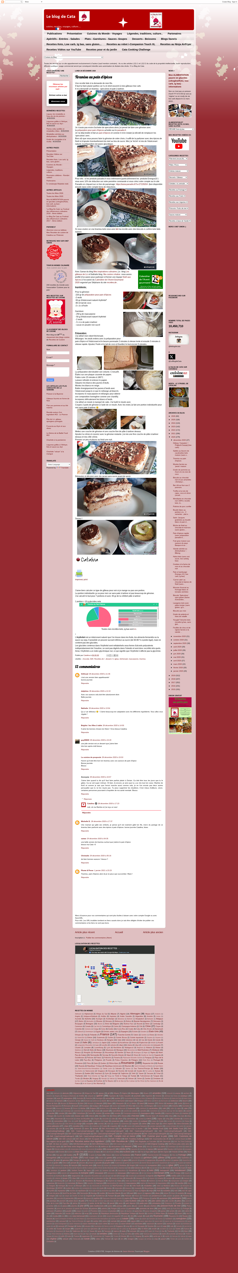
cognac (159, 1119)
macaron (79, 1181)
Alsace (147, 1014)
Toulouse (146, 1234)
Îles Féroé (141, 1081)
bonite (180, 1103)
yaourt (163, 1239)
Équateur (90, 1081)
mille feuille (136, 1186)
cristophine (95, 1126)
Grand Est (80, 1037)
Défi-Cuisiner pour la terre (122, 1144)
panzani (80, 1198)
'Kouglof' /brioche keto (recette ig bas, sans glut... (182, 622)
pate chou (109, 1201)
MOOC (60, 1188)
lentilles (174, 1176)
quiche (154, 1211)
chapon (176, 1113)
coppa (154, 1121)
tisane (76, 1234)
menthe (180, 1183)
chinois (124, 1116)
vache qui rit (157, 1236)
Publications (54, 33)
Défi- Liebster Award (178, 1139)
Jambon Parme (77, 1170)
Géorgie (78, 1040)
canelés (126, 1111)
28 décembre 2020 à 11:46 (99, 674)
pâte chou (119, 1201)
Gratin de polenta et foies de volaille (181, 615)
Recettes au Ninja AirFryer (175, 44)
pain (118, 1196)
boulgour (96, 1106)
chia (100, 1116)
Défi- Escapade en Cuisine (97, 1139)
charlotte (185, 1113)
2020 (173, 437)
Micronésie (131, 1050)
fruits (75, 1157)
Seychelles (78, 1071)
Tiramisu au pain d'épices (179, 460)
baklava (51, 1101)
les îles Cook (79, 1081)
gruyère (107, 1163)
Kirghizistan (143, 1043)
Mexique (119, 1050)
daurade (95, 1129)
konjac (178, 1173)
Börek (187, 1103)
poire (110, 1206)
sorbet (51, 1229)
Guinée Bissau (121, 1037)
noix (176, 1191)
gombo (142, 1160)
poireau (119, 1206)
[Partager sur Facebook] (115, 655)
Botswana (157, 1021)
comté (48, 1121)
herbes (106, 1165)
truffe (62, 1236)
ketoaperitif (164, 1170)
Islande (158, 1040)
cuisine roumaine (156, 1126)
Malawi (157, 1047)
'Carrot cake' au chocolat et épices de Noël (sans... (182, 582)
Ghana (151, 1035)
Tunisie (133, 1076)
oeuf (124, 1193)
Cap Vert (96, 1026)
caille (172, 1108)
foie (50, 1155)
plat (81, 1205)
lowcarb (186, 1178)
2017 (173, 682)
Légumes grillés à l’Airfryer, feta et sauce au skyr (57, 122)
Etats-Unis (154, 1031)
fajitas (98, 1152)
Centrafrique (106, 1026)
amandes (156, 1093)
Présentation (74, 33)
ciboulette (105, 1118)
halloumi (57, 1165)
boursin (115, 1106)
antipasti (90, 1096)
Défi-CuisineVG (139, 1144)
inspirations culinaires (107, 272)
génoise (66, 1160)
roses (125, 1216)
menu (190, 1183)
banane (60, 1101)
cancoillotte (116, 1111)
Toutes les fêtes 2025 (54, 196)
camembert (77, 1111)
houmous (142, 1165)
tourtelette (172, 1234)
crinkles (86, 1126)
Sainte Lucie (107, 1068)
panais (177, 1196)
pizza (65, 1206)
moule (101, 1188)
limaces (114, 1178)
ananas (177, 1093)
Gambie (144, 1035)
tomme (115, 1234)
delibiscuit (104, 1146)
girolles (118, 1160)
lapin (109, 1176)
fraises (108, 1155)
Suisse (157, 1071)
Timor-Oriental (92, 1076)
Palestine (107, 1057)
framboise (126, 1155)
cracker (116, 1123)
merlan (70, 1186)
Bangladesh (140, 1019)
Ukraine (86, 1078)
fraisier (117, 1155)
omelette (181, 1193)
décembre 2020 (179, 440)
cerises (107, 1113)
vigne (116, 1239)
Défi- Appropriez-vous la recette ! (131, 1129)
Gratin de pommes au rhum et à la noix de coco (182, 472)
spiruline (114, 1229)
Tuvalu (77, 1078)
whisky (149, 1239)
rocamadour (93, 1216)
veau (190, 1236)
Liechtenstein (146, 1045)
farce (104, 1152)
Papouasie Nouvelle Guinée (132, 1057)
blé (128, 1103)
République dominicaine (113, 1066)
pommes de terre (147, 1208)
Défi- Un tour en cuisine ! (59, 1144)
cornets (169, 1121)
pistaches (49, 1206)
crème (144, 1124)
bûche (83, 1108)
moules (109, 1188)
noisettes (166, 1191)
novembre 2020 (179, 636)
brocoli (49, 1108)
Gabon (136, 1035)
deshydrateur (116, 1146)
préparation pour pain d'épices (90, 130)
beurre (185, 1101)
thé (179, 1231)
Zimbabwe (157, 1078)
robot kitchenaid (78, 1216)
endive (99, 1149)
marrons (99, 1183)
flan (181, 1152)
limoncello (129, 1178)
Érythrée (99, 1081)
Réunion (128, 1066)
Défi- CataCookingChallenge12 (91, 1136)
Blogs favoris (169, 39)
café (164, 1108)
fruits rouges (89, 1158)
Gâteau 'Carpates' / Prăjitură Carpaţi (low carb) (182, 445)
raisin (48, 1213)
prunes (113, 1211)
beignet (131, 1101)
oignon (139, 1193)
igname (182, 1165)
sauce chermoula (89, 1224)
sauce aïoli (158, 1221)
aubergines (68, 1098)
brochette (185, 1106)
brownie (67, 1108)
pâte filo (144, 1201)
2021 (173, 433)
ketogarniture (51, 1173)
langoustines (76, 1176)
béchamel (121, 1101)
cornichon (178, 1121)
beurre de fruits (52, 1103)
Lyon (108, 1047)
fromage (182, 1155)
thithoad (84, 674)
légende (151, 1176)
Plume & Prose (87, 870)
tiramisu (142, 659)
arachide (137, 1096)
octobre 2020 (178, 640)
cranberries (125, 1123)
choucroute (69, 1118)
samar (83, 839)
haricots (74, 1165)
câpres (180, 1111)
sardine (95, 1221)
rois (101, 1216)
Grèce (89, 1037)
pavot (187, 1201)
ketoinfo (64, 1173)
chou (171, 1116)
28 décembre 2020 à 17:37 (101, 821)
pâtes (179, 1201)
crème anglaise (167, 1124)
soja (164, 1226)
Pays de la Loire (52, 1203)
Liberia (129, 1045)
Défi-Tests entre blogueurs (73, 1146)
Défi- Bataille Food (155, 1129)
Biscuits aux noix (179, 611)
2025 (173, 420)
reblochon (78, 1213)
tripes (56, 1236)
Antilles (103, 1016)
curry (67, 1129)
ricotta (55, 1216)
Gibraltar (160, 1035)
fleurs (190, 1152)
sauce (133, 1221)
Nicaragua (137, 1052)
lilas (107, 1178)
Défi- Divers (80, 1139)
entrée (122, 1149)
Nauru (128, 1052)
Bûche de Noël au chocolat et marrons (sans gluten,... (182, 527)
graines (176, 1160)
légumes (161, 1175)
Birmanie (108, 1021)
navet (97, 1190)
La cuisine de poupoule (91, 757)
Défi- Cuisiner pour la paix (154, 1136)
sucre (171, 1229)
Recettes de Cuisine (57, 340)
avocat (108, 1098)
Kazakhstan (124, 1043)
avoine (117, 1098)
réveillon (150, 1213)
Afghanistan (88, 1014)
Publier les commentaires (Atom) (99, 938)
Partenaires (174, 33)
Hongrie (110, 1040)
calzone (57, 1111)
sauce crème (102, 1224)
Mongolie (87, 1052)
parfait (154, 1198)
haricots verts (87, 1165)
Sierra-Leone (89, 1071)
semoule (61, 1226)
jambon (63, 1170)
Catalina (90, 803)
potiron (59, 1211)
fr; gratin (91, 1155)
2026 (173, 416)
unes (131, 1236)
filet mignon (164, 1152)
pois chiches (151, 1206)
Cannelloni (153, 1111)
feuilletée (126, 1152)
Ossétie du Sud (146, 1055)
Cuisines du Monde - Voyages (104, 33)
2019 (173, 675)
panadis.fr (121, 130)
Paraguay (148, 1057)
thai (163, 1231)
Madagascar (129, 1047)
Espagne (124, 1031)
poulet (68, 1211)
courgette (89, 1124)
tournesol (155, 1234)
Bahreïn (130, 1019)
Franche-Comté (124, 1035)
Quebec (103, 1063)
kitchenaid (124, 659)
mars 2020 (177, 664)
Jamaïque (95, 1042)
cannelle (143, 1111)
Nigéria (152, 1052)
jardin (97, 1170)
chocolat (86, 659)
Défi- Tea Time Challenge (183, 1141)
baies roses (188, 1098)
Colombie (78, 1029)
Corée (110, 1029)
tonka (129, 1234)
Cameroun (78, 1026)
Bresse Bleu (140, 1106)
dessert (109, 659)
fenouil (111, 1152)
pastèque (53, 1201)
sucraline (163, 1229)
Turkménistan (145, 1076)
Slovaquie (111, 1071)
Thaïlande (79, 1076)
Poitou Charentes (121, 1060)
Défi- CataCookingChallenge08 (130, 1134)
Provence (78, 1063)
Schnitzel (186, 1223)
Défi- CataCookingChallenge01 (82, 1131)
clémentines (131, 1119)
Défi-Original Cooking (155, 1144)
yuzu (179, 1239)
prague (78, 1211)
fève (136, 1152)
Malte (92, 1050)
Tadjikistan (124, 1073)
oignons (148, 1193)
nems (114, 1191)
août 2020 (177, 647)
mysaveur (61, 1191)
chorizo (161, 1116)
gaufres (174, 1158)
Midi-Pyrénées (143, 1050)
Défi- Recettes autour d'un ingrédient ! (87, 1141)
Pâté (90, 1201)
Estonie (135, 1031)
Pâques (135, 1198)
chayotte (59, 1116)
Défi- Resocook (164, 1141)
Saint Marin (159, 1066)
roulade (139, 1216)
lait (66, 1176)
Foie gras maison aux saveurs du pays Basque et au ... (181, 543)
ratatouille (58, 1213)
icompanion (152, 1165)
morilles (76, 1188)
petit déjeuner (131, 1203)
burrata (114, 1108)
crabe (109, 1123)
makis (127, 1181)
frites (174, 1155)
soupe (67, 1229)
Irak (137, 1040)
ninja (151, 1191)
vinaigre (131, 1239)
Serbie (156, 1068)
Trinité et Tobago (121, 1076)
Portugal (156, 1060)
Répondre (85, 683)
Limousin (156, 1045)
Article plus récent (85, 932)
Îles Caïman (131, 1081)
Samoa (128, 1068)
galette (109, 1158)
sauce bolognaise (61, 1223)
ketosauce (111, 1173)
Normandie (94, 1055)
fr (113, 659)
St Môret (144, 1229)
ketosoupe (122, 1173)
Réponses (88, 799)
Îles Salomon (151, 1081)
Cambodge (156, 1024)
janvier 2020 (178, 671)
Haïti (92, 1040)
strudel (154, 1229)
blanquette (120, 1103)
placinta (74, 1206)
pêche (75, 1203)
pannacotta (70, 1198)
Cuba (138, 1029)
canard (105, 1111)
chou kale (180, 1116)
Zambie (147, 1078)
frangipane (165, 1155)
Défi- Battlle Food (176, 1129)
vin (122, 1239)
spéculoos (104, 1229)
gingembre (109, 1160)
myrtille (51, 1191)
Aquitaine (113, 1016)
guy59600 (85, 740)
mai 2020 (177, 657)
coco (148, 1118)
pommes (132, 1208)
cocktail (141, 1118)
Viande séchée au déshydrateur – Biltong (180, 551)
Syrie (107, 1073)
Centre (116, 1026)
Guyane (158, 1037)
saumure (169, 1224)
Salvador (118, 1068)
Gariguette (137, 1158)
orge (60, 1196)
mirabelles (148, 1186)
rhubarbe (171, 1213)
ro (69, 1216)
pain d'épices (104, 133)
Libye (137, 1045)
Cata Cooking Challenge (136, 49)
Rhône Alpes (113, 1063)
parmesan (163, 1198)
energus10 (110, 1149)
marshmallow (111, 1183)
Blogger (146, 1251)
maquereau (50, 1183)
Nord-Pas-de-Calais (69, 1193)
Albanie (113, 1014)
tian (47, 1234)
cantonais (163, 1111)
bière (82, 1103)
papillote (97, 1198)
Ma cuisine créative (112, 274)
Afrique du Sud (101, 1014)
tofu (81, 1234)
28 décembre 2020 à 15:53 (112, 757)
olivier (166, 1193)
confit (76, 1121)
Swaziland (98, 1073)
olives (157, 1193)
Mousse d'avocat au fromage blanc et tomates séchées (181, 589)
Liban (121, 1045)
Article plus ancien (153, 932)
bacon (150, 1098)
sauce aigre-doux (146, 1221)
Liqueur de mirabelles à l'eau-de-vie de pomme (55, 115)
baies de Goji (176, 1098)
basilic (104, 1101)
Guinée (110, 1037)
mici (87, 1186)
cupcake (189, 1126)
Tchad (158, 1073)
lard (115, 1176)
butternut (131, 1108)
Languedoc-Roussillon (85, 1045)
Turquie (156, 1076)
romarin (109, 1216)
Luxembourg (98, 1047)
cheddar (68, 1116)
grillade (90, 1163)
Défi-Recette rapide (53, 1146)
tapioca (116, 1231)
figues (155, 1152)
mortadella (85, 1188)
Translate (65, 468)
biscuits (99, 1103)
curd (60, 1129)
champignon (145, 1113)
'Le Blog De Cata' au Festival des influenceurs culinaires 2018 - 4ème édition (57, 211)
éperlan (142, 1149)
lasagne (123, 1176)
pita (58, 1206)
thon (186, 1231)
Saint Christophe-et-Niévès (143, 1066)
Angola (77, 1016)
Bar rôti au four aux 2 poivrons (181, 486)
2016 (173, 686)
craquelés (135, 1124)
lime (121, 1178)
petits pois (144, 1203)
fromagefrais (51, 1158)
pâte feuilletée (131, 1201)
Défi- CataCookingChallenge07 (105, 1134)
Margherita (61, 1183)
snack (158, 1226)
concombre (58, 1121)
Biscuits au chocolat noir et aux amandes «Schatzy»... (182, 480)
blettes (134, 1103)
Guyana (149, 1037)
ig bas (163, 1165)
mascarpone (133, 659)
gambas (119, 1158)
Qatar (96, 1063)
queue (147, 1211)
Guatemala (101, 1037)
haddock (189, 1163)
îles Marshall (98, 1083)
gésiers (84, 1160)
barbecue (96, 1101)
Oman (136, 1055)
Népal (129, 1055)
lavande (131, 1176)
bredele (123, 1106)
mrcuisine (172, 1188)
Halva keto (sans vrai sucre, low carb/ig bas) (181, 559)
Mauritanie (109, 1050)
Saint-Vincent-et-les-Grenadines (88, 1068)
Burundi (139, 1024)
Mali (85, 1050)
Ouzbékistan (79, 1057)
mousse (128, 1188)
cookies (135, 1121)
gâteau (161, 1157)
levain (65, 1178)
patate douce (73, 1201)
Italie (85, 1042)
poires (129, 1206)
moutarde (138, 1188)
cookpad (144, 1121)
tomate (94, 1234)
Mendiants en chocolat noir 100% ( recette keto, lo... (182, 501)
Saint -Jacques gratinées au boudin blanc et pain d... (182, 520)
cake (186, 1108)
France (104, 1034)
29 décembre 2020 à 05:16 (100, 856)
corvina (49, 1124)
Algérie (123, 1014)
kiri (143, 1173)
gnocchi (134, 1160)
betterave (174, 1101)
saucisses (138, 1224)
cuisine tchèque (171, 1126)
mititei (159, 1186)
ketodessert (180, 1170)
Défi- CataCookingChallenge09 (155, 1134)
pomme (123, 1208)
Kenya (134, 1043)
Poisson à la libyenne (54, 394)
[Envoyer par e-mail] (107, 655)
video (98, 1239)
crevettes (76, 1126)
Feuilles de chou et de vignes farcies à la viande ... (181, 630)
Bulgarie (116, 1024)
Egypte (98, 1031)
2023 (173, 427)
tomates (103, 1233)
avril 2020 (177, 661)
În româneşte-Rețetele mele (57, 184)
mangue (185, 1181)
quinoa (163, 1211)
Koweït (160, 1043)
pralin (86, 1211)
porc (160, 1208)
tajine (99, 1231)
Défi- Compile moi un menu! (121, 1136)
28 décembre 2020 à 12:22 (100, 691)
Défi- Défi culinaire (65, 1139)
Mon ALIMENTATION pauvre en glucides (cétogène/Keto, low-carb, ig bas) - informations (57, 203)
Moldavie (155, 1050)
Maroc (99, 1050)
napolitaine (82, 1191)
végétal (53, 1238)
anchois (186, 1093)
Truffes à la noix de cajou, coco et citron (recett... (182, 493)
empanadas (75, 1149)
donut (180, 1146)
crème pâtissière (53, 1126)
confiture (84, 1121)
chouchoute (58, 1119)
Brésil (107, 1024)
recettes (95, 1213)
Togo (102, 1076)
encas (84, 1149)
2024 (173, 423)
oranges (52, 1196)
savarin (177, 1223)
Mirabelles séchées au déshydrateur (55, 135)
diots (148, 1146)
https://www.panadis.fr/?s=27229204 (132, 184)
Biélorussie (119, 1021)
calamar (49, 1111)
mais (119, 1181)
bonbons (170, 1103)
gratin (56, 1163)
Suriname (78, 1073)
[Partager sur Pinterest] (117, 655)
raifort (187, 1211)
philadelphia (156, 1203)
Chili (140, 1026)
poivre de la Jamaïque (64, 1208)
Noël (158, 1191)
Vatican (112, 1078)
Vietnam (131, 1078)
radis (179, 1211)
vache (146, 1236)
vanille (167, 1236)
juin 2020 (177, 654)
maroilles (90, 1183)
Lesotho (104, 1045)
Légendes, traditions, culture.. (145, 33)
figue (147, 1152)
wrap (156, 1239)
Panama (117, 1057)
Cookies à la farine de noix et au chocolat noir (181, 566)
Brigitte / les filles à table (91, 725)
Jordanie (114, 1043)
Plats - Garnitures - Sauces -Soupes (106, 39)
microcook (95, 1186)
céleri (70, 1113)
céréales (99, 1113)
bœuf (142, 1103)
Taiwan (141, 1073)
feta (117, 1152)
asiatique (184, 1096)
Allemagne (135, 1013)
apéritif (99, 1095)
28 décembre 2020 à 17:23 (108, 803)
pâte (82, 1201)
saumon (160, 1224)
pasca (189, 1198)
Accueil (119, 932)
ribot (187, 1213)
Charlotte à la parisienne (56, 440)
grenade (73, 1163)
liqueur (152, 1178)
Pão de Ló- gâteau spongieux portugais (54, 420)
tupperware (86, 1236)
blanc (110, 1103)
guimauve (128, 1163)
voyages (141, 1239)
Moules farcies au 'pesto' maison (180, 465)
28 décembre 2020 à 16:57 (100, 777)
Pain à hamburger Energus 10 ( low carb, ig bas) (180, 574)
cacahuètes (153, 1108)
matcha (142, 1183)
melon (172, 1183)
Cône (69, 1121)
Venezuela (121, 1078)
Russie (160, 1063)
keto (151, 1170)
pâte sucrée (169, 1201)
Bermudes (90, 1021)
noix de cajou (187, 1191)
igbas (117, 659)
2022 (173, 430)
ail (108, 1093)
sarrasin (123, 1221)
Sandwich (168, 1219)
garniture (148, 1157)
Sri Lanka (148, 1071)
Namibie (120, 1052)
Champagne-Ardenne (128, 1026)
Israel (77, 1043)
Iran (143, 1040)
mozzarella (161, 1188)
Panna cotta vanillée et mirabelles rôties (55, 130)
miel (127, 1186)
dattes (87, 1129)
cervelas (117, 1113)
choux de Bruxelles (83, 1119)
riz (63, 1216)
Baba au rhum (140, 1098)
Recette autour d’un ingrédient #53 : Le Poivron (57, 413)
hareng (65, 1165)
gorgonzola (151, 1160)
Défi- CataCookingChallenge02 (111, 1131)
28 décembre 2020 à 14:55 (113, 725)
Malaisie (149, 1047)
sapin (88, 1221)
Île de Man (120, 1081)
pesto (121, 1203)
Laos (97, 1045)
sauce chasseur (74, 1223)
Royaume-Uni (148, 1063)
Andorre (158, 1014)
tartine (142, 1231)
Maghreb (140, 1047)
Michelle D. (85, 821)
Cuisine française (140, 1126)
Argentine (139, 1016)
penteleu (84, 1203)
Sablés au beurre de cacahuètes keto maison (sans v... (181, 453)
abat (48, 1093)
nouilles (102, 1193)
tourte (164, 1234)
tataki (150, 1231)
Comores (88, 1029)
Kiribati (153, 1042)
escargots (188, 1149)
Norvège (105, 1055)
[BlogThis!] (110, 655)
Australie (78, 1019)
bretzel (159, 1106)
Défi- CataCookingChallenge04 (170, 1131)
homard (114, 1165)
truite (69, 1236)
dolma (163, 1146)
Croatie (130, 1029)
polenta (104, 1208)
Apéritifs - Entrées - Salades (63, 39)
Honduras (100, 1040)
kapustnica (122, 1170)
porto (168, 1208)
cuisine (129, 1126)
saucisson (150, 1224)
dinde (140, 1146)
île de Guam (87, 1083)
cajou (179, 1108)
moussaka (118, 1188)
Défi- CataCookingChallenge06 (79, 1134)
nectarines (105, 1190)
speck (86, 1229)
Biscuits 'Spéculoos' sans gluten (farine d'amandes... (181, 597)
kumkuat (59, 1176)
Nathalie (84, 708)
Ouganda (157, 1055)
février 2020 (178, 668)
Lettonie (113, 1045)
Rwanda (81, 1066)
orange (189, 1193)
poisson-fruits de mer (171, 1205)
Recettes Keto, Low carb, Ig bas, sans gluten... (74, 44)
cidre (113, 1119)
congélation (97, 1121)
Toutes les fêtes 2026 (54, 193)
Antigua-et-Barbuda (90, 1016)
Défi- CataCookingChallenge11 (62, 1136)
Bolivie (128, 1021)
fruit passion (65, 1158)
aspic (59, 1098)
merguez (52, 1186)
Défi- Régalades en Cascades (145, 1141)
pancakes (49, 1198)
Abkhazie (78, 1014)
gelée (58, 1160)
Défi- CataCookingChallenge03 (141, 1131)
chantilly (157, 1113)
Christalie (85, 856)
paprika (127, 1198)
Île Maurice (109, 1081)
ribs (47, 1216)
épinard (160, 1149)
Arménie (150, 1016)
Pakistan (90, 1057)
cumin (181, 1126)
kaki (113, 1170)
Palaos (98, 1057)
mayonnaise (162, 1183)
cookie (126, 1121)
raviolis (68, 1213)
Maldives (78, 1050)
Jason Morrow (128, 1251)
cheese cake (79, 1116)
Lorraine (87, 1047)
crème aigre (155, 1124)
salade (125, 1218)
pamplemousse (157, 1196)
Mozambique (109, 1052)
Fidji (85, 1035)
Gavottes (49, 1160)
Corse (103, 1029)
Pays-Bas (87, 1060)
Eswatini (143, 1031)
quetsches (138, 1211)
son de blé (188, 1226)
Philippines (98, 1060)
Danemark (159, 1029)
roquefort (117, 1216)
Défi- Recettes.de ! (97, 659)
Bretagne (89, 1024)
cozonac (101, 1124)
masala (121, 1183)
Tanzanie (150, 1073)
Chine (148, 1026)
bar (79, 1101)
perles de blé (94, 1203)
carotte (51, 1113)
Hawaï (86, 1040)
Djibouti (80, 1031)
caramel (189, 1111)
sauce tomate (126, 1224)
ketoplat (84, 1173)
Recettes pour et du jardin (101, 49)
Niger (146, 1052)
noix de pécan (55, 1193)
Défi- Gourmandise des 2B (158, 1139)
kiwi (171, 1173)
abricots (66, 1093)
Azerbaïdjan (110, 1019)
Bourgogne (79, 1024)
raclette (172, 1211)
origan (67, 1196)
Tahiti (133, 1073)
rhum (180, 1213)
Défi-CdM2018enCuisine (100, 1144)
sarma (104, 1221)
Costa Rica (121, 1029)
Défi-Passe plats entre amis (179, 1144)
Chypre (158, 1026)
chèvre (91, 1116)
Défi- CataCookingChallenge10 (181, 1134)
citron (120, 1119)
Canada (88, 1026)
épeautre (134, 1149)
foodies (69, 1155)
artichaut (167, 1096)
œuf (131, 1193)
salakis (136, 1218)
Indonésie (129, 1040)
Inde (119, 1040)
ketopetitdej (74, 1173)
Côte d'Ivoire (147, 1029)
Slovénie (121, 1071)
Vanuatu (104, 1078)
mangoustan (175, 1181)
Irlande (149, 1040)
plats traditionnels (97, 1206)
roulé (147, 1216)
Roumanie (127, 1062)
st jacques (133, 1229)
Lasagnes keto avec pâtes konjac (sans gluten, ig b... (181, 605)
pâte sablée (156, 1201)
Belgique (159, 1019)
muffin (181, 1188)
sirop (127, 1226)
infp (150, 1168)
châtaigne (49, 1116)
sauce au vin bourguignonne (175, 1221)
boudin (76, 1106)
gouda (160, 1160)
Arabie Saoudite (126, 1016)
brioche (175, 1106)
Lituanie (78, 1047)
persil (112, 1203)
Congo (96, 1029)
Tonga (109, 1076)
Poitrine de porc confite (182, 506)
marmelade (71, 1183)
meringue (61, 1186)
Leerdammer (141, 1176)
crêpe (66, 1126)
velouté (65, 1239)
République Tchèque (94, 1066)
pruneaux (104, 1211)
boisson (151, 1103)
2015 (173, 689)
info (145, 1168)
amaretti (170, 1093)
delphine (85, 691)
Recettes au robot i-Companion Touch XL (131, 44)
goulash (168, 1160)
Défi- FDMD (115, 1139)
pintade (186, 1203)
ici (135, 629)
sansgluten (181, 1218)
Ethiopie (78, 1035)
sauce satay (114, 1223)
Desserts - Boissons (144, 39)
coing (167, 1119)
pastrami (62, 1201)
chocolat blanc (150, 1116)
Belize (81, 1021)
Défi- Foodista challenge (134, 1139)
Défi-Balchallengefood (81, 1144)
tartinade (133, 1231)
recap (87, 1213)
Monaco (78, 1052)
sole (171, 1226)
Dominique (89, 1031)
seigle (48, 1226)
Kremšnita (49, 1176)
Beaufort (112, 1101)
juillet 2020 (177, 650)
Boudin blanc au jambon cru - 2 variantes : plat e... (181, 512)
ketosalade (99, 1173)
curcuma (52, 1129)
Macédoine (117, 1047)
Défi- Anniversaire (108, 1129)
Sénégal (115, 1073)
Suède (87, 1073)
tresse (180, 1234)
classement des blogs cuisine (57, 337)
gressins (82, 1163)
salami (144, 1218)
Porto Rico (146, 1060)
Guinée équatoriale (137, 1037)
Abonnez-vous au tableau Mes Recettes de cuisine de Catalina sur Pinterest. (57, 232)
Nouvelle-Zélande (117, 1055)
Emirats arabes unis (111, 1031)
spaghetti (77, 1229)
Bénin (147, 1024)
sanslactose (50, 1221)
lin (146, 1178)
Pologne (134, 1060)
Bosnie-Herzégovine (142, 1021)
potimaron (50, 1211)
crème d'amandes (182, 1124)
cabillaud (143, 1108)
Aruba (158, 1016)
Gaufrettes (185, 1158)
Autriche (88, 1019)
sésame (88, 1226)
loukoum (178, 1178)
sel (54, 1226)
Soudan (139, 1071)
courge (79, 1124)
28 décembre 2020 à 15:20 (100, 740)
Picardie (109, 1060)
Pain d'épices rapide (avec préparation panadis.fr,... (181, 535)
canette (134, 1111)
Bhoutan (99, 1021)
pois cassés (138, 1206)
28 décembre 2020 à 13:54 (99, 708)
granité (48, 1163)
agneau (101, 1093)
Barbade (150, 1019)
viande (87, 1238)
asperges (49, 1098)
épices (150, 1149)
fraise (99, 1155)
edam (187, 1146)
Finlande (93, 1035)
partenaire (176, 1198)
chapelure (168, 1113)
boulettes (85, 1106)
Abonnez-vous (58, 101)
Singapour (101, 1071)
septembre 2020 (180, 643)
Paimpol (111, 1196)
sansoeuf (62, 1221)
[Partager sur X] (112, 655)
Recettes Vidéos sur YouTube (63, 49)
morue (94, 1188)
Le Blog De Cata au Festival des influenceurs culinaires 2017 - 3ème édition (57, 218)
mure (190, 1188)
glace (126, 1160)
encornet (91, 1149)
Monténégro (97, 1052)
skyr (133, 1226)
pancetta (60, 1198)
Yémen (139, 1078)
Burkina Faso (129, 1024)
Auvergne (99, 1019)
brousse (59, 1108)
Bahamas (121, 1019)
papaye (88, 1198)
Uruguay (95, 1078)
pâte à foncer (99, 1201)
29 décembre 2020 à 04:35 (97, 839)
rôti (131, 1216)
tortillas (137, 1234)
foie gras (59, 1155)
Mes (95, 272)
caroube (61, 1113)
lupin (48, 1181)
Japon (104, 1043)
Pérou (89, 1063)
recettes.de (112, 282)
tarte (124, 1231)
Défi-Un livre (93, 1146)
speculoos (94, 1229)
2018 (173, 679)
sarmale (113, 1221)
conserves (115, 1121)
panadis (169, 1196)
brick (166, 1106)
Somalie (131, 1071)
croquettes (114, 1126)
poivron (94, 1208)
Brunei (100, 1024)
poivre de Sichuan (81, 1208)
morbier (68, 1188)
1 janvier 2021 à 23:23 (103, 870)
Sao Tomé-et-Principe (142, 1068)
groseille (99, 1163)
